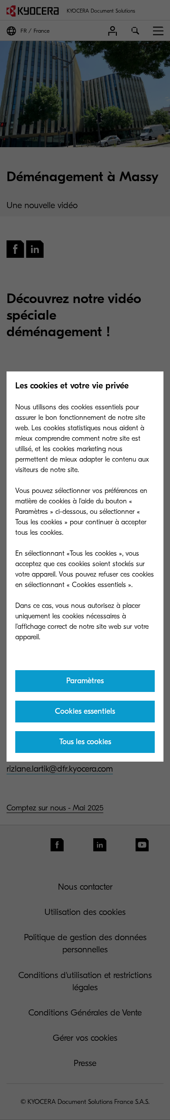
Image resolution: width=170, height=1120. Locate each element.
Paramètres (85, 680)
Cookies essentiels (85, 711)
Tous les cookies (85, 741)
